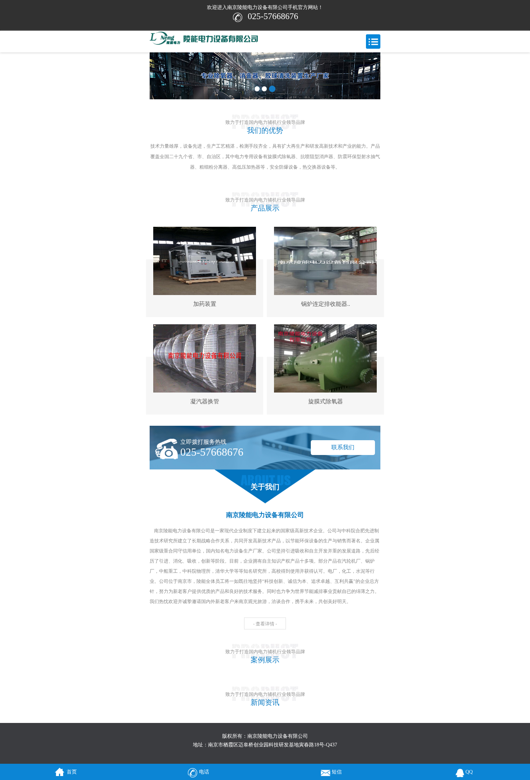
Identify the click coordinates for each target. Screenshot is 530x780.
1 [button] (257, 88)
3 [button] (272, 89)
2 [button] (264, 88)
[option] (265, 75)
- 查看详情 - (265, 624)
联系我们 (342, 447)
